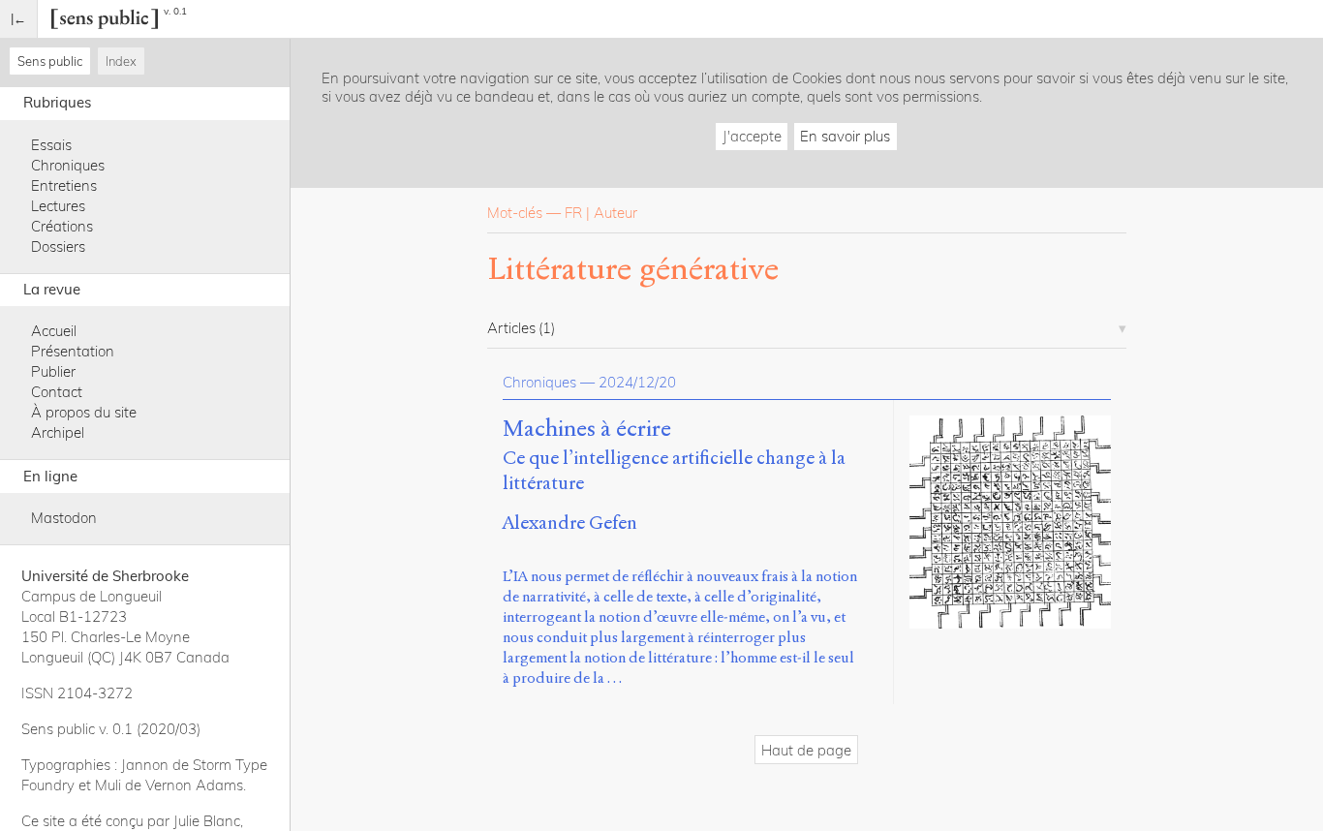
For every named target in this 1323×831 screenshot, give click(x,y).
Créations (62, 226)
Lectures (58, 206)
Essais (51, 145)
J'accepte (752, 136)
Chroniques (68, 165)
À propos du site (84, 412)
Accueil (54, 331)
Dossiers (58, 246)
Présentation (72, 351)
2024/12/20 (637, 382)
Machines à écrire (587, 429)
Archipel (57, 432)
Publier (53, 371)
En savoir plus (845, 136)
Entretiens (64, 185)
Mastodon (64, 517)
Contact (56, 392)
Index (121, 61)
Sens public (49, 61)
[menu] (19, 19)
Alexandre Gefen (570, 522)
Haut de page (806, 750)
